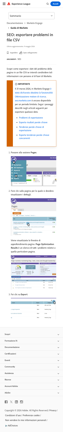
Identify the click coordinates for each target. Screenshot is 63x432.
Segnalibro (14, 53)
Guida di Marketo (19, 27)
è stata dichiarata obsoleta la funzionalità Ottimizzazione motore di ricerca (34, 92)
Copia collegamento (30, 53)
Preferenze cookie (31, 415)
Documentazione (15, 23)
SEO (19, 59)
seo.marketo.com (23, 100)
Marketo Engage (34, 23)
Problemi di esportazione (31, 117)
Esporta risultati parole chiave (33, 122)
